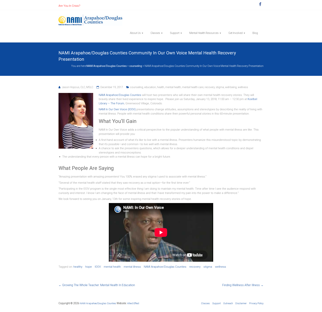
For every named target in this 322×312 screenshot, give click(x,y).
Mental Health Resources (204, 32)
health (160, 87)
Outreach (228, 303)
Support (174, 32)
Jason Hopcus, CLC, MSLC (77, 87)
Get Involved (235, 32)
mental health (173, 87)
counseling (136, 87)
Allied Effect (133, 303)
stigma (220, 87)
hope (88, 266)
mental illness (132, 266)
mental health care (192, 87)
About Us (135, 32)
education (150, 87)
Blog (255, 32)
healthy (77, 266)
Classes (155, 32)
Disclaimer (241, 303)
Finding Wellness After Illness (242, 285)
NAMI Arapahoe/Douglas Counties (120, 95)
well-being (231, 87)
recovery (210, 87)
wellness (243, 87)
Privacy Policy (256, 303)
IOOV (98, 266)
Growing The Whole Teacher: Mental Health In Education (97, 285)
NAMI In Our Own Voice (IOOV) (117, 109)
